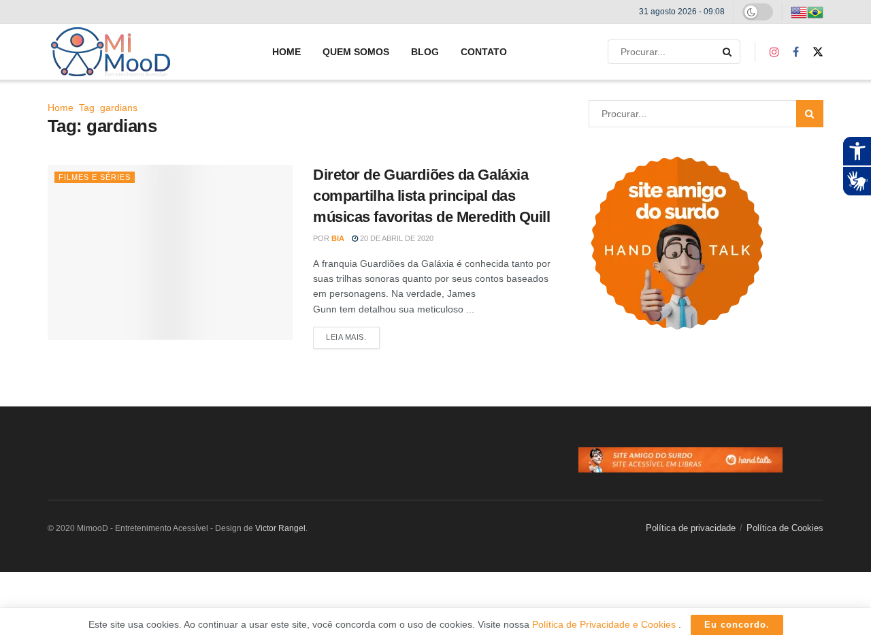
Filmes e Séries (95, 177)
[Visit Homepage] (111, 52)
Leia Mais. (353, 336)
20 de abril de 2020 (395, 238)
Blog (425, 51)
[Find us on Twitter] (817, 52)
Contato (484, 51)
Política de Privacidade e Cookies (605, 624)
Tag (87, 107)
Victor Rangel (280, 528)
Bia (337, 238)
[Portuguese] (815, 11)
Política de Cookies (784, 528)
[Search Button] (728, 51)
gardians (118, 107)
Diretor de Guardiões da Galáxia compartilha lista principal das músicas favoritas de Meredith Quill (431, 195)
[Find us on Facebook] (796, 52)
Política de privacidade (691, 528)
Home (286, 51)
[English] (799, 11)
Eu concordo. (737, 625)
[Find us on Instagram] (774, 52)
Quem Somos (356, 51)
